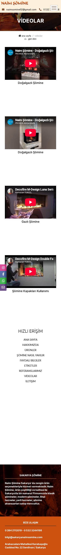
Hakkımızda (30, 345)
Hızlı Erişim (30, 331)
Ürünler (30, 350)
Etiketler (30, 365)
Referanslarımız (30, 371)
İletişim (31, 381)
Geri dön (32, 38)
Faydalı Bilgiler (30, 360)
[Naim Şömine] (14, 3)
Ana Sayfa (30, 339)
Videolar (30, 376)
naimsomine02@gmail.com (21, 9)
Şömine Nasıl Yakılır (30, 355)
